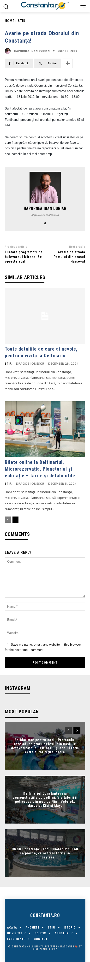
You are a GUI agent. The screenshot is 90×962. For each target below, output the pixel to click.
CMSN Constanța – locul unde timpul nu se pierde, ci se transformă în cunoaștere (45, 853)
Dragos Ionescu (30, 364)
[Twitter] (45, 222)
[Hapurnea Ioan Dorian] (9, 51)
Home (9, 21)
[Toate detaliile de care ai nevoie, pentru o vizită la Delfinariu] (45, 316)
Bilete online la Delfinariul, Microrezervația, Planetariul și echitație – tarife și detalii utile (40, 468)
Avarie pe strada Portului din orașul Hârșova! (69, 256)
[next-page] (15, 520)
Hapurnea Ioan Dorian (32, 50)
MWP (54, 949)
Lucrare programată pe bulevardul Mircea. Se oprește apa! (24, 256)
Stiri (22, 21)
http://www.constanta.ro (45, 215)
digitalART (40, 949)
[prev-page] (8, 520)
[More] (68, 63)
